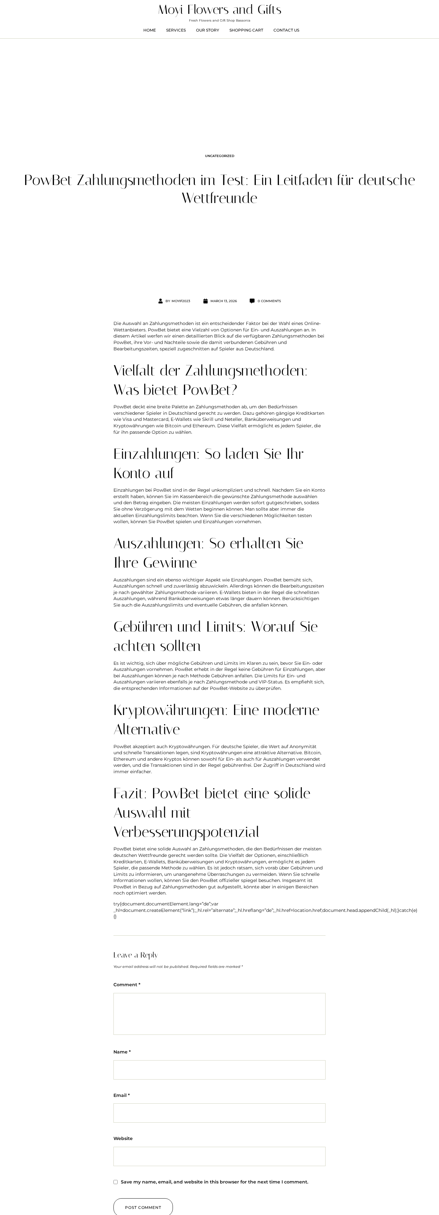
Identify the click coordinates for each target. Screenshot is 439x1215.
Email (121, 1095)
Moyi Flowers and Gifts (220, 9)
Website (123, 1138)
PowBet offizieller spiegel (228, 880)
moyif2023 (181, 301)
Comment (126, 985)
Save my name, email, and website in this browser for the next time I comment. (214, 1182)
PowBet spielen (174, 521)
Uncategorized (219, 156)
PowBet (157, 330)
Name (122, 1052)
